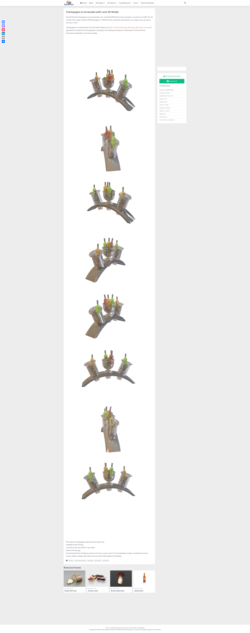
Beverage (131, 27)
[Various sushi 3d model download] (98, 578)
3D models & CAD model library (123, 629)
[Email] (3, 37)
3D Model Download (116, 628)
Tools (135, 3)
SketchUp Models (147, 3)
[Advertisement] (109, 50)
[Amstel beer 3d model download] (144, 578)
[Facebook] (3, 22)
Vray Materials (124, 3)
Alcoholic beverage (120, 27)
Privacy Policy (133, 628)
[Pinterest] (3, 30)
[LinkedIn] (3, 34)
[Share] (3, 41)
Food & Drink (69, 588)
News (91, 3)
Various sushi (93, 591)
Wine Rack (139, 27)
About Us (125, 628)
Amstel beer (138, 591)
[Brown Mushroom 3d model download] (121, 578)
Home (84, 3)
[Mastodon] (3, 26)
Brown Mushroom (117, 591)
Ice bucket (148, 27)
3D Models (99, 3)
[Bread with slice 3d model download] (74, 578)
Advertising (141, 628)
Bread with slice (71, 591)
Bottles (109, 27)
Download (173, 81)
